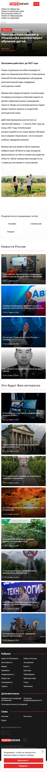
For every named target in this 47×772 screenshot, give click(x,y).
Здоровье (5, 670)
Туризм (4, 686)
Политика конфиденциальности (33, 699)
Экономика (28, 686)
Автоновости (6, 662)
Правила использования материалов (11, 699)
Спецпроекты (7, 682)
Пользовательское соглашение (14, 704)
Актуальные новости (11, 13)
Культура (27, 670)
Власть (27, 666)
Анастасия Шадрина (8, 50)
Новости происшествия (12, 11)
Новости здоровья (10, 18)
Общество (5, 678)
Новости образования (12, 16)
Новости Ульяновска (9, 658)
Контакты (28, 716)
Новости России (30, 658)
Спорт (26, 682)
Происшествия (30, 678)
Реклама (4, 716)
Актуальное (28, 662)
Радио (3, 720)
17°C (36, 4)
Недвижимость (7, 674)
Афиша (4, 666)
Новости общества (10, 9)
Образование (29, 674)
